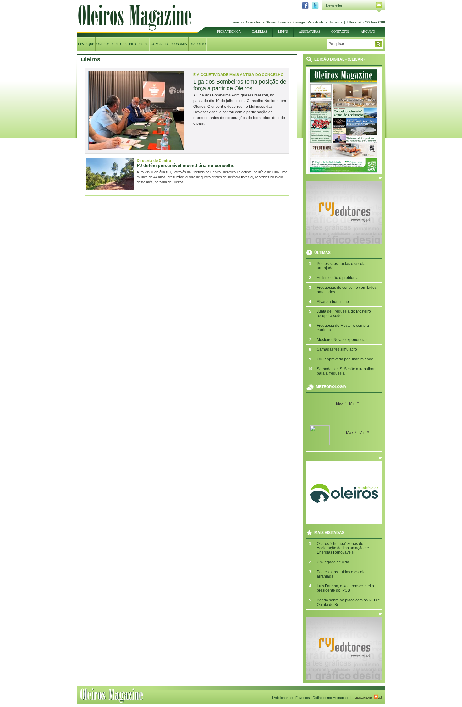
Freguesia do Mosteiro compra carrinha (343, 327)
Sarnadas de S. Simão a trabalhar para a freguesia (346, 371)
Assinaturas (309, 31)
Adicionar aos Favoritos (292, 697)
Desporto (198, 44)
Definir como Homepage (331, 697)
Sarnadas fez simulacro (337, 349)
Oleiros (103, 44)
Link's (283, 31)
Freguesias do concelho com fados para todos (347, 289)
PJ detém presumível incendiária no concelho (186, 165)
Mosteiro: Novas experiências (342, 339)
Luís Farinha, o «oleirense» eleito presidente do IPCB (345, 588)
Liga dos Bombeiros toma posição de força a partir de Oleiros (239, 85)
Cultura (119, 44)
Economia (178, 44)
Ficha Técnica (229, 31)
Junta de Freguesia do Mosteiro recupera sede (344, 313)
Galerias (259, 31)
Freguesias (138, 44)
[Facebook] (304, 8)
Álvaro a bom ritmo (333, 301)
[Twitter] (314, 8)
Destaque (86, 44)
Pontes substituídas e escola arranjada (341, 265)
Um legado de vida (333, 562)
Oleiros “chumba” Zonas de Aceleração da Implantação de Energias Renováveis (343, 548)
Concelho (159, 44)
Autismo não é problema (338, 278)
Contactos (340, 31)
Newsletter (334, 5)
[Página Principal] (134, 29)
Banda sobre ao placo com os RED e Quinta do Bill (348, 602)
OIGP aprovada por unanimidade (345, 359)
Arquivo (368, 31)
